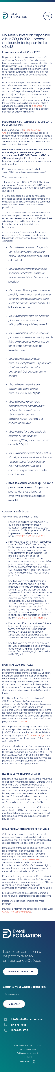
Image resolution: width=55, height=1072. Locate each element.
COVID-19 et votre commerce (16, 912)
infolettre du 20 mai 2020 (30, 536)
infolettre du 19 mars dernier (30, 617)
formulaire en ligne (36, 735)
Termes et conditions (28, 1049)
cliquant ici (37, 106)
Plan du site (27, 1057)
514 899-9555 (18, 1024)
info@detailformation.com (34, 859)
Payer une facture (18, 971)
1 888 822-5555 (19, 1030)
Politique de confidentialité (27, 1053)
